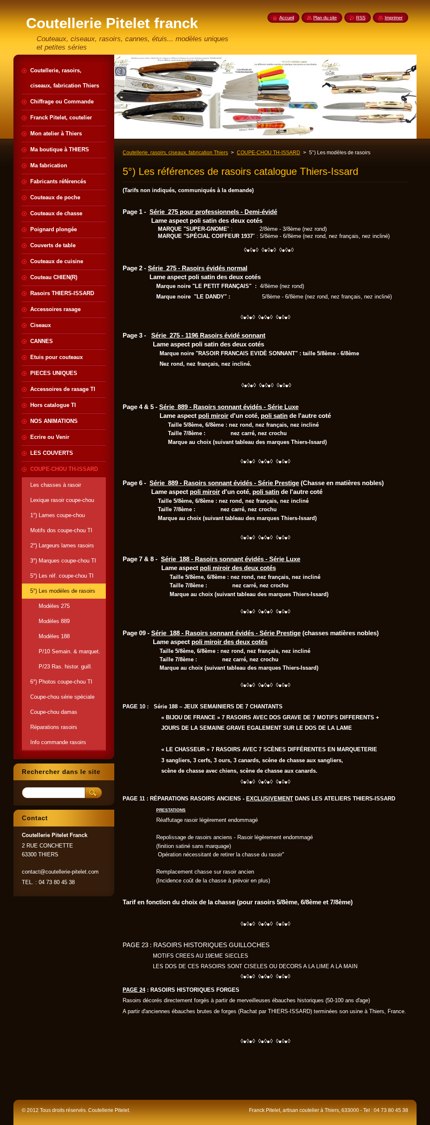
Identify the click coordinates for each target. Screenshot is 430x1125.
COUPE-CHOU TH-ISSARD (268, 152)
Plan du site (325, 17)
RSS (360, 17)
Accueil (286, 17)
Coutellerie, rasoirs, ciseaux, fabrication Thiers (175, 152)
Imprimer (394, 17)
